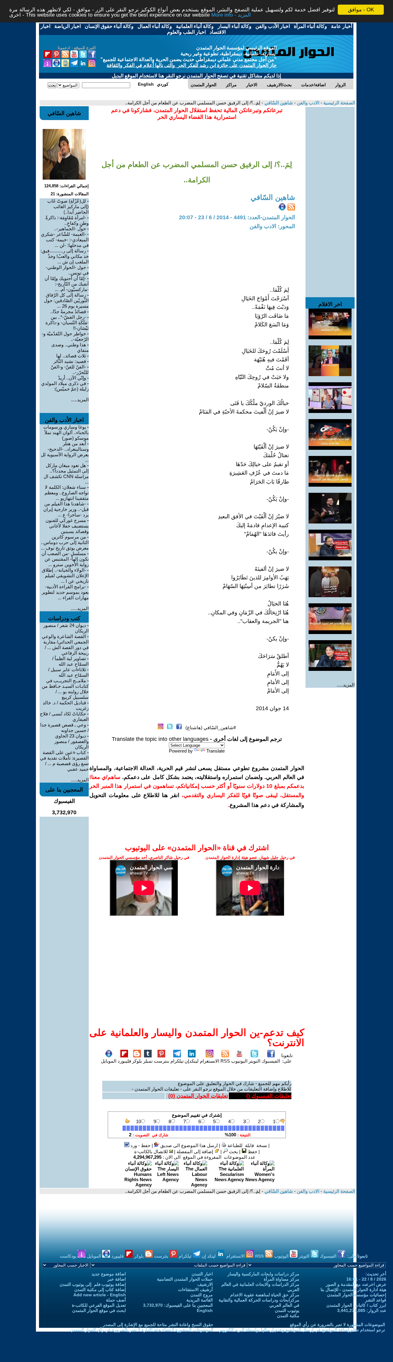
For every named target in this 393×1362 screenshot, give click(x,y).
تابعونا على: (287, 1058)
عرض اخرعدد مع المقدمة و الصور (356, 1284)
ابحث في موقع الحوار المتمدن (99, 1310)
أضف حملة (116, 1300)
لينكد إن (209, 1256)
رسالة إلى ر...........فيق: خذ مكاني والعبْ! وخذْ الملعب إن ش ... (65, 256)
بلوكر (137, 1061)
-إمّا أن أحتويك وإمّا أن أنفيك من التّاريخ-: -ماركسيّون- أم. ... (67, 284)
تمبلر (148, 1061)
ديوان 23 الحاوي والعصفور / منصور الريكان (71, 741)
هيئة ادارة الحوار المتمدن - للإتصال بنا (353, 1289)
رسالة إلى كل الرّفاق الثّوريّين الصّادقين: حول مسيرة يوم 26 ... (66, 300)
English (205, 1310)
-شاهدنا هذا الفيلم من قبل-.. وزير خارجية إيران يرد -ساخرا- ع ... (66, 509)
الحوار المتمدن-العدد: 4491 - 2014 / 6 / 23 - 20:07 (237, 217)
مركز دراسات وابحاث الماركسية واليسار (263, 1273)
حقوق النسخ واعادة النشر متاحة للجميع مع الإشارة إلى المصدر (158, 1324)
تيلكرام (177, 1061)
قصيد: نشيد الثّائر (69, 361)
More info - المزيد (231, 15)
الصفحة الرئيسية (338, 102)
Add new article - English (99, 1294)
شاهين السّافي (278, 102)
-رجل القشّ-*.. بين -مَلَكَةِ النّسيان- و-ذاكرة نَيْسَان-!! (67, 322)
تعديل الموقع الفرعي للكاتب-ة (99, 1305)
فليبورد (124, 1061)
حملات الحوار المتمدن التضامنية (185, 1279)
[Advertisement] (330, 199)
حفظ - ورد (139, 1145)
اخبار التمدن (202, 1273)
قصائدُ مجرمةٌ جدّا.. (68, 311)
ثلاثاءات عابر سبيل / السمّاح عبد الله (68, 672)
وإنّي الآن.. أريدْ (72, 377)
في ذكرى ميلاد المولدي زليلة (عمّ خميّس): (65, 386)
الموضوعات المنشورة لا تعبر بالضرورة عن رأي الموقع (337, 1324)
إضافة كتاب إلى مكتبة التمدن (100, 1289)
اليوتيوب (239, 1061)
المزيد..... (346, 684)
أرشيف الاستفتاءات (195, 1289)
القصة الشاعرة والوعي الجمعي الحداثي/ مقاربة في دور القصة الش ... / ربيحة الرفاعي (65, 645)
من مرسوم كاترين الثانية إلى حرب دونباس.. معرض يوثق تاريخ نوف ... (65, 542)
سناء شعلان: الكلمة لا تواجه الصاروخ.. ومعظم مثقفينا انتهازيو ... (67, 492)
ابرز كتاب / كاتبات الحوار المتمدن (356, 1305)
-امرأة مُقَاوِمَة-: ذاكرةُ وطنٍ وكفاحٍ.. (67, 220)
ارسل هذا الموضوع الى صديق (188, 1145)
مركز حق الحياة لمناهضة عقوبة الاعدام (264, 1294)
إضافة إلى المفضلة (195, 1151)
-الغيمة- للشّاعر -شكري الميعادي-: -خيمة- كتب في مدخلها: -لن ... (65, 240)
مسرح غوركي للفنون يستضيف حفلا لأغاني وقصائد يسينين (67, 526)
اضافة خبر (116, 1279)
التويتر (254, 1061)
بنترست (161, 1061)
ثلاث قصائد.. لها (71, 355)
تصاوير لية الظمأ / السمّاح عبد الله (70, 661)
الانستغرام (209, 1061)
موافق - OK (361, 10)
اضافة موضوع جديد (108, 1273)
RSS (225, 1061)
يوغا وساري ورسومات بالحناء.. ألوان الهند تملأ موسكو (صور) (66, 432)
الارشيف (205, 1284)
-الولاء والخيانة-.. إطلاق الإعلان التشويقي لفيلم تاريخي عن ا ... (65, 575)
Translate (215, 750)
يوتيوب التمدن (287, 1310)
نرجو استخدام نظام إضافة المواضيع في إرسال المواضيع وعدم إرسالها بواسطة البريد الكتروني (301, 1329)
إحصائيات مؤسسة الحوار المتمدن (356, 1294)
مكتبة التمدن (288, 1315)
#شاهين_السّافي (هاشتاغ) (210, 727)
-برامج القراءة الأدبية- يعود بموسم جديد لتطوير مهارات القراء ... (65, 592)
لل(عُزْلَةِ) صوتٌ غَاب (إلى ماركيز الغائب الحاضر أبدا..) (68, 206)
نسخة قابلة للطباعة (246, 1145)
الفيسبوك (271, 1061)
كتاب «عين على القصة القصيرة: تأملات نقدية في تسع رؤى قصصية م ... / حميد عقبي (64, 761)
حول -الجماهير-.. (70, 228)
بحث (233, 1151)
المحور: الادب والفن (272, 226)
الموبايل (108, 1061)
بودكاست (69, 1256)
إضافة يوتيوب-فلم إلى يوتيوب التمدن (93, 1284)
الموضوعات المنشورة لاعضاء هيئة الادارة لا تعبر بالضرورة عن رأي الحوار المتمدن (141, 1329)
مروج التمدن (201, 1294)
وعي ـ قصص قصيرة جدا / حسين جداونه (64, 727)
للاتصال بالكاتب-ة (151, 1151)
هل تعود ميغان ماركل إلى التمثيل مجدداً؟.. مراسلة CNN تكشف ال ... (66, 473)
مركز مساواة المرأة (281, 1279)
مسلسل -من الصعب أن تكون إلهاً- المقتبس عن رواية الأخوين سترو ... (65, 559)
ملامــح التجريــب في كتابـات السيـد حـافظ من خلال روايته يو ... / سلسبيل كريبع (65, 689)
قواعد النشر (375, 1300)
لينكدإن (192, 1061)
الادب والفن (307, 102)
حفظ (252, 1151)
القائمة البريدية (199, 1300)
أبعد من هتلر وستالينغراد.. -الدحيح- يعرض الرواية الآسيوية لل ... (65, 452)
